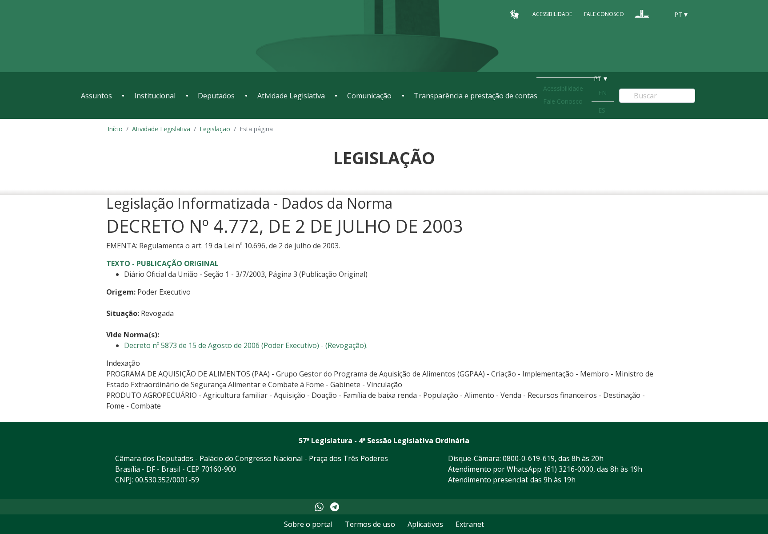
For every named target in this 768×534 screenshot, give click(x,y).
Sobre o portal (308, 524)
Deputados (216, 96)
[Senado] (658, 13)
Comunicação (369, 96)
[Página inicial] (135, 36)
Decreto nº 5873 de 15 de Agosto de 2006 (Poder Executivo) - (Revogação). (246, 345)
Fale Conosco (604, 14)
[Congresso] (641, 13)
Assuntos (96, 96)
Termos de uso (370, 524)
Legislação (215, 129)
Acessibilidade (552, 14)
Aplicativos (425, 524)
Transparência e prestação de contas (475, 96)
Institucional (155, 96)
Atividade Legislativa (291, 96)
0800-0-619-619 (529, 458)
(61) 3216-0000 (568, 469)
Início (115, 129)
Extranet (470, 524)
